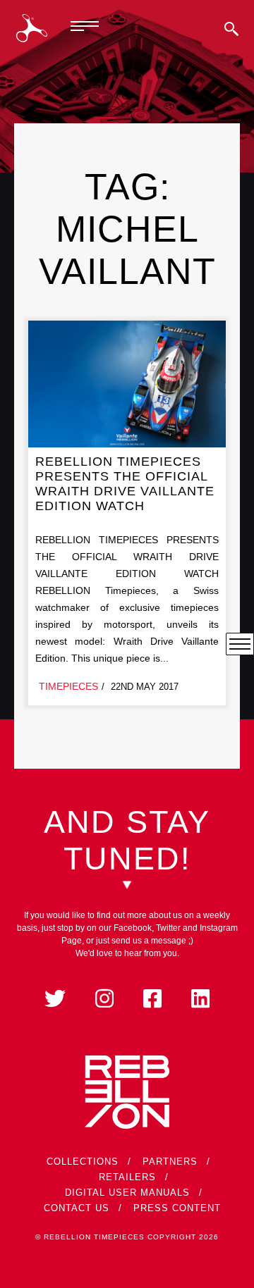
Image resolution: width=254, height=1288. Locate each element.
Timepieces (68, 686)
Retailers (127, 1177)
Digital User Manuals (127, 1192)
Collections (83, 1161)
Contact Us (76, 1208)
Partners (170, 1161)
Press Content (177, 1208)
